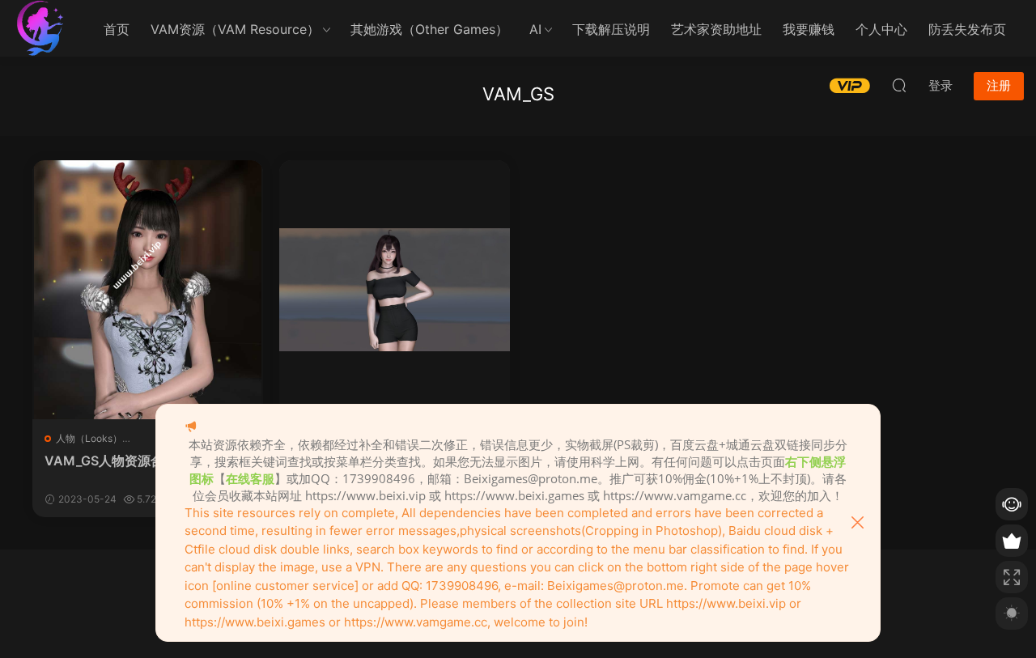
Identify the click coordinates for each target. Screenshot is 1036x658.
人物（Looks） (89, 438)
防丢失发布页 (967, 29)
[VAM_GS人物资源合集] (147, 289)
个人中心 (881, 29)
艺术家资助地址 (716, 29)
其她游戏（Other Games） (429, 29)
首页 (117, 29)
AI (535, 29)
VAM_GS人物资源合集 (110, 460)
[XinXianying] (394, 289)
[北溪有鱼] (40, 28)
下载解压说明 (611, 29)
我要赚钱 (808, 29)
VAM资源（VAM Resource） (235, 29)
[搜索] (899, 85)
